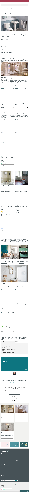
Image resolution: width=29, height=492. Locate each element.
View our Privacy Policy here (14, 396)
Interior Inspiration (3, 14)
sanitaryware (17, 79)
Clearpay (2, 474)
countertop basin (3, 115)
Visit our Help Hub (3, 485)
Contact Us (16, 460)
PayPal (1, 471)
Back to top (14, 448)
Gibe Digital (18, 485)
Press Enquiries (2, 475)
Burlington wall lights (4, 263)
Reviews (1, 457)
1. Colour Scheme (3, 40)
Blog (1, 468)
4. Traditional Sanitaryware (4, 45)
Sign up (17, 480)
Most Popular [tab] (17, 341)
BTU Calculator (2, 467)
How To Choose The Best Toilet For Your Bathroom (8, 343)
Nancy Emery (11, 14)
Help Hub (16, 456)
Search (1, 5)
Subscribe (14, 394)
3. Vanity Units (2, 43)
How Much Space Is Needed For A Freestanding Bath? (9, 349)
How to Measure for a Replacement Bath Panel (8, 352)
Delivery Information (17, 457)
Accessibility (19, 484)
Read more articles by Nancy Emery (14, 382)
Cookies (16, 484)
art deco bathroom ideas (17, 338)
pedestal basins (12, 32)
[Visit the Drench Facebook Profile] (16, 401)
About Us (2, 456)
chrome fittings (21, 32)
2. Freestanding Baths (3, 42)
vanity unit (4, 113)
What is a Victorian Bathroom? (4, 39)
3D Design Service (3, 463)
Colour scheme (10, 81)
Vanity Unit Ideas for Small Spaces (21, 413)
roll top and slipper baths (17, 85)
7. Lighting (2, 49)
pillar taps (15, 286)
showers (12, 284)
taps (9, 284)
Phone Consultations (3, 464)
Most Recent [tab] (3, 341)
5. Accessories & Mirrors (4, 46)
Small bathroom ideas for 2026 (6, 346)
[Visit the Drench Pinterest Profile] (14, 401)
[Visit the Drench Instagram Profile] (12, 401)
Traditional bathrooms (21, 263)
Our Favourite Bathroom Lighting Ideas (6, 432)
